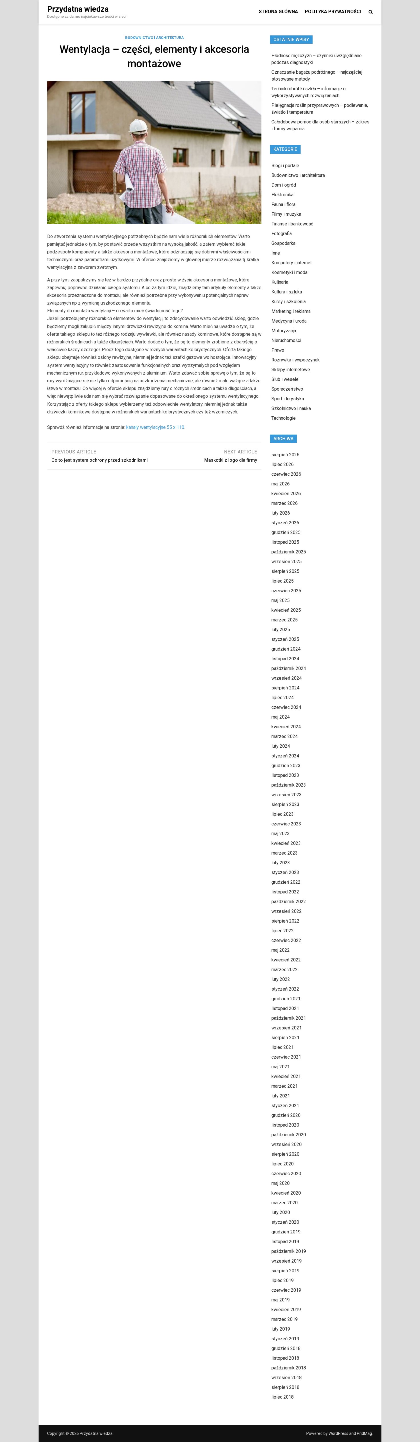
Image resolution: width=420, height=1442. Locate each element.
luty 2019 (280, 1329)
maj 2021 (280, 1066)
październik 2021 (288, 1018)
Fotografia (281, 233)
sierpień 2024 (285, 688)
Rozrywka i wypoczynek (295, 360)
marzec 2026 (284, 503)
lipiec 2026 (282, 464)
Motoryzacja (283, 330)
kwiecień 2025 (286, 610)
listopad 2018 (285, 1358)
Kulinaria (279, 282)
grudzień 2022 (286, 882)
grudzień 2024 (286, 649)
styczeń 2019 (285, 1338)
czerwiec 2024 (286, 707)
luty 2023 (280, 862)
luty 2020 (280, 1212)
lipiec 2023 (282, 814)
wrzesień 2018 (286, 1377)
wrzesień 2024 (286, 678)
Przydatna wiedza (78, 9)
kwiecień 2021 (286, 1076)
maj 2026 (280, 484)
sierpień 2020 (285, 1154)
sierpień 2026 (285, 454)
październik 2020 (288, 1134)
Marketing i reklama (291, 311)
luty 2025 (280, 629)
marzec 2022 (284, 969)
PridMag (364, 1433)
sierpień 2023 (285, 804)
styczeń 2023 (285, 872)
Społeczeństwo (287, 389)
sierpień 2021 (285, 1037)
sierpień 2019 (285, 1270)
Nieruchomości (286, 340)
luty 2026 (280, 513)
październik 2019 (288, 1251)
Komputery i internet (291, 262)
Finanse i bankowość (292, 224)
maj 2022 (280, 950)
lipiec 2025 (282, 581)
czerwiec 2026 (286, 474)
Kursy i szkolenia (288, 301)
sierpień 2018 (285, 1387)
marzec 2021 (284, 1086)
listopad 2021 (285, 1008)
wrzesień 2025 (286, 561)
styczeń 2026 (285, 522)
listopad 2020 (285, 1125)
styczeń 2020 (285, 1222)
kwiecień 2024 (286, 726)
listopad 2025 (285, 542)
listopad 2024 (285, 658)
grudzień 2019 (286, 1232)
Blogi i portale (285, 165)
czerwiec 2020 (286, 1173)
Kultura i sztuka (286, 292)
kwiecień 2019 (286, 1309)
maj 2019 (280, 1300)
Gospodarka (283, 243)
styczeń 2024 (285, 756)
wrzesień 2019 (286, 1261)
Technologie (283, 418)
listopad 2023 (285, 775)
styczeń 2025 (285, 639)
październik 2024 (288, 668)
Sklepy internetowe (290, 369)
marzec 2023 (284, 853)
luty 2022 (280, 979)
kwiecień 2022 (286, 960)
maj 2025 (280, 600)
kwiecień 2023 (286, 843)
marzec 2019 (284, 1319)
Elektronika (282, 194)
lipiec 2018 (282, 1397)
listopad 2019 (285, 1241)
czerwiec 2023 (286, 824)
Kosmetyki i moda (289, 272)
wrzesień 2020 (286, 1144)
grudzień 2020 (286, 1115)
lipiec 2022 (282, 930)
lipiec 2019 (282, 1280)
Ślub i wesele (285, 379)
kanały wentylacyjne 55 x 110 (155, 427)
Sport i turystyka (287, 398)
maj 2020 (280, 1183)
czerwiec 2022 (286, 940)
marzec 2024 (284, 736)
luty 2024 (280, 746)
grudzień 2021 (286, 998)
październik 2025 (288, 552)
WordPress (338, 1433)
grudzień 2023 (286, 765)
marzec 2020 (284, 1202)
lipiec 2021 (282, 1047)
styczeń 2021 (285, 1105)
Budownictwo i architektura (154, 37)
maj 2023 (280, 833)
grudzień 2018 (286, 1348)
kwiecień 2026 (286, 493)
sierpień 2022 (285, 921)
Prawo (277, 350)
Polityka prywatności (333, 11)
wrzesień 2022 (286, 911)
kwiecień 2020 (286, 1193)
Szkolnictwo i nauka (291, 408)
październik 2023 (288, 785)
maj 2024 (280, 717)
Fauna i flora (283, 204)
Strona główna (278, 11)
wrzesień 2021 (286, 1028)
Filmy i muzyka (286, 214)
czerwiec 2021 (286, 1057)
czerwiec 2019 (286, 1290)
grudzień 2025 (286, 532)
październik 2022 (288, 901)
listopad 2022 (285, 892)
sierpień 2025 (285, 571)
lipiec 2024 (282, 697)
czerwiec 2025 (286, 590)
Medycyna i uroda (289, 321)
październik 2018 (288, 1368)
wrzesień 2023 (286, 794)
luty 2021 (280, 1096)
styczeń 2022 (285, 989)
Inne (275, 253)
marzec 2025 (284, 620)
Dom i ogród (283, 185)
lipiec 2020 (282, 1164)
